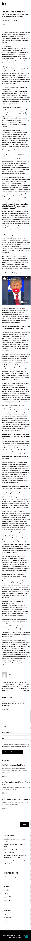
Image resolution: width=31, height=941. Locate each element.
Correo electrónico (7, 732)
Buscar (24, 824)
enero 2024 (7, 900)
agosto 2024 (7, 897)
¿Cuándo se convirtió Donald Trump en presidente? (16, 799)
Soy (4, 3)
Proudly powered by (11, 935)
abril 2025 (6, 893)
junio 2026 (6, 890)
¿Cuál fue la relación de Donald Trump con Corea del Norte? (16, 783)
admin (15, 20)
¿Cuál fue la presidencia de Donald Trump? (13, 765)
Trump (3, 24)
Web (3, 738)
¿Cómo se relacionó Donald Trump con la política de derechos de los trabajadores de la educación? (24, 686)
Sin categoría (7, 917)
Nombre (4, 726)
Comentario (5, 709)
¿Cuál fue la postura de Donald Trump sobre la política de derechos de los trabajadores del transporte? (9, 686)
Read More (4, 776)
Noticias (6, 914)
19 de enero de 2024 (6, 20)
